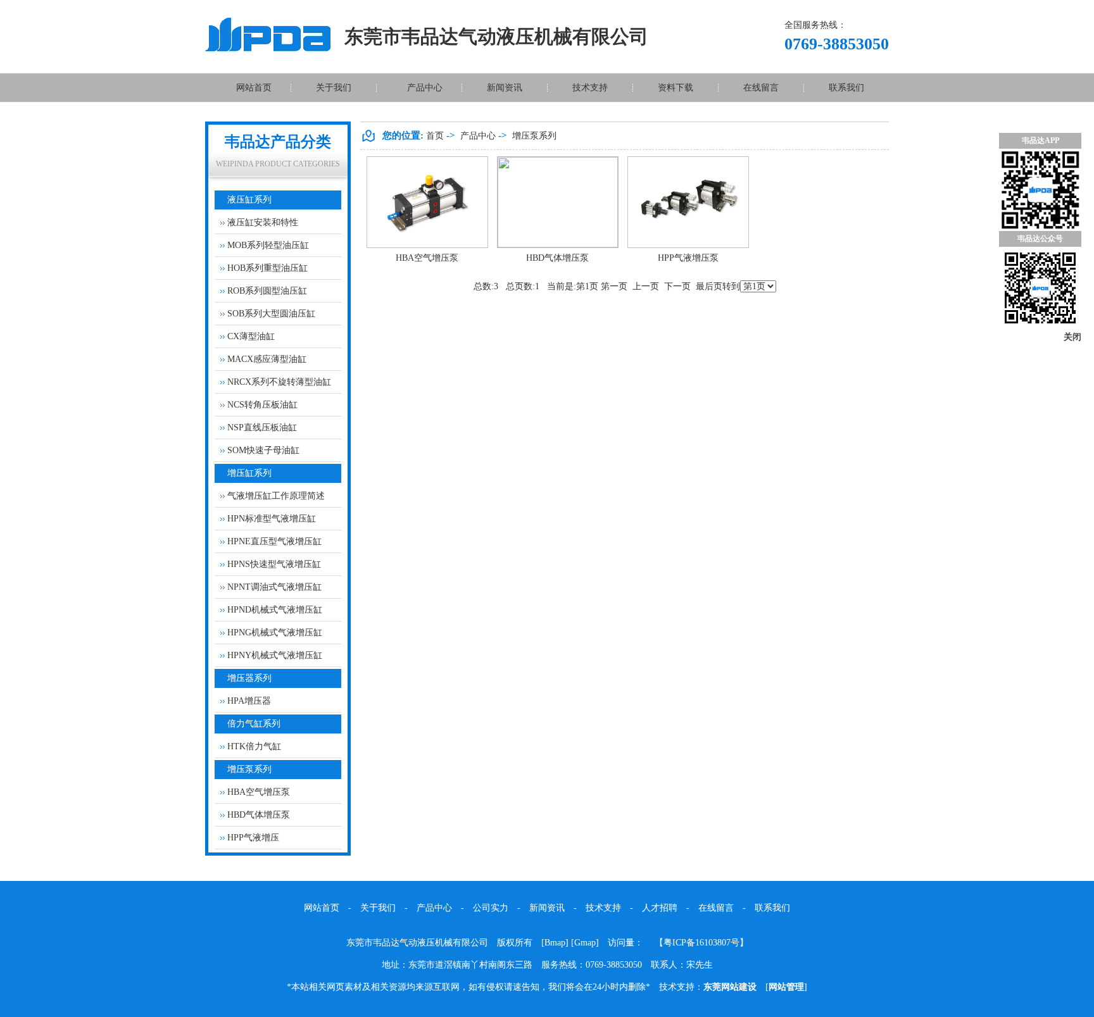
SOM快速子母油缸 (263, 450)
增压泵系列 (249, 769)
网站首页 (254, 87)
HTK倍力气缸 (254, 746)
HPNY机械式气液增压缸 (274, 655)
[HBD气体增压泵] (558, 244)
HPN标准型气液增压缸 (271, 518)
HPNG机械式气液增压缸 (274, 632)
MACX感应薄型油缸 (266, 359)
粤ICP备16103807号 (701, 942)
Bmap (554, 942)
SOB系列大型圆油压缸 (271, 313)
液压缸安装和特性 (262, 222)
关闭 (1072, 337)
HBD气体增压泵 (258, 815)
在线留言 (761, 87)
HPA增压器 (249, 701)
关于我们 (333, 87)
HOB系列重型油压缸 (267, 268)
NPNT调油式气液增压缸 (274, 587)
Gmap (585, 942)
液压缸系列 (249, 199)
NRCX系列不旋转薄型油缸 (279, 382)
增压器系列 (249, 678)
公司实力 (490, 908)
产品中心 (425, 87)
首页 (435, 135)
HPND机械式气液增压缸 (274, 610)
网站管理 (786, 987)
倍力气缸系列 (253, 723)
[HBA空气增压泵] (427, 245)
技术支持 (590, 87)
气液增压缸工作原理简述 (276, 496)
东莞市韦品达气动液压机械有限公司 (417, 942)
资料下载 (675, 87)
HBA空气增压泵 (258, 792)
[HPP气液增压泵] (688, 245)
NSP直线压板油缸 (262, 427)
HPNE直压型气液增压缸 (274, 541)
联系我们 (846, 87)
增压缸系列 (249, 473)
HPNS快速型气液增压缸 (274, 564)
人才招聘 (659, 908)
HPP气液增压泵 (688, 258)
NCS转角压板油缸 (262, 404)
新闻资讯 (504, 87)
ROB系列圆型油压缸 (267, 291)
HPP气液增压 (253, 837)
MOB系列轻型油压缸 (268, 245)
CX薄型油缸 (251, 336)
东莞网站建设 (730, 987)
